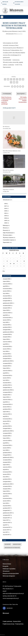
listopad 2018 (6, 481)
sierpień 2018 (6, 488)
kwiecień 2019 (7, 472)
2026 (5, 223)
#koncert (8, 544)
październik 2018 (7, 484)
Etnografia (5, 566)
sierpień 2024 (6, 337)
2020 (5, 211)
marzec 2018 (6, 501)
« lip (3, 271)
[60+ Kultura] (14, 117)
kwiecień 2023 (7, 375)
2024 (5, 218)
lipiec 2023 (6, 368)
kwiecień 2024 (7, 346)
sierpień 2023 (6, 365)
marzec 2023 (6, 378)
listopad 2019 (6, 455)
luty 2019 (5, 476)
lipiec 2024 (6, 339)
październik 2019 (7, 457)
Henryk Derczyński (8, 170)
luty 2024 (5, 351)
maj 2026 (5, 286)
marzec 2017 (6, 529)
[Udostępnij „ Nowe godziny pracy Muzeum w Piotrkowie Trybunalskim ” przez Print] (17, 82)
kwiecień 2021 (7, 419)
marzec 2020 (6, 447)
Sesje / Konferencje (8, 232)
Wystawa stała (7, 235)
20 (14, 263)
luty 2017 (5, 532)
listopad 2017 (6, 510)
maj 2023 (5, 373)
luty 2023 (5, 380)
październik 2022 (7, 390)
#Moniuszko (17, 544)
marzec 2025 (6, 320)
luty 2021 (5, 423)
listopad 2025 (6, 300)
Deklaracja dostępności (9, 576)
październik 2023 (7, 361)
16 (24, 261)
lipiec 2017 (6, 520)
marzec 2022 (6, 406)
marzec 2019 (6, 474)
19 (10, 263)
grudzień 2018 (6, 479)
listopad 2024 (6, 329)
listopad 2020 (6, 428)
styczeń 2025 (6, 324)
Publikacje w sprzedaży (9, 568)
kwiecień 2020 (7, 445)
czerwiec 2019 (7, 467)
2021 (5, 213)
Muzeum (14, 31)
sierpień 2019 (6, 462)
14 (17, 261)
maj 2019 (5, 469)
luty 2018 (5, 503)
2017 (5, 206)
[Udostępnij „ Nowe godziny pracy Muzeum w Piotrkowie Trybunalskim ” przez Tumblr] (14, 79)
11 (7, 261)
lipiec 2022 (6, 397)
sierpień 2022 (6, 394)
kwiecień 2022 (7, 404)
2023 (5, 215)
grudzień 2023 (7, 356)
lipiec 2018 (6, 491)
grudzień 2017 (6, 508)
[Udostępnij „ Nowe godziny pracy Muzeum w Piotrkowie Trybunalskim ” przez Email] (14, 82)
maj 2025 (5, 315)
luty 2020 (5, 450)
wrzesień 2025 (7, 305)
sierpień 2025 (6, 308)
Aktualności (10, 34)
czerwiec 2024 (7, 341)
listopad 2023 (6, 358)
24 (3, 266)
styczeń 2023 (6, 382)
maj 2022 (5, 402)
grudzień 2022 (7, 385)
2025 (5, 220)
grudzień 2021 (6, 409)
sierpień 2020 (6, 435)
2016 (5, 203)
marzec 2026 (6, 291)
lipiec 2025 (6, 310)
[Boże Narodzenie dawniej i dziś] (14, 139)
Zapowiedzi (6, 242)
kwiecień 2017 (7, 527)
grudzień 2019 (6, 452)
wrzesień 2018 (7, 486)
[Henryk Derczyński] (14, 161)
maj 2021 (5, 416)
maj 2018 (5, 496)
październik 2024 (7, 332)
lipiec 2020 (6, 438)
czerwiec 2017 (7, 522)
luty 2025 (5, 322)
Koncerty (5, 230)
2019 (5, 208)
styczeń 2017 (6, 534)
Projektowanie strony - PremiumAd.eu (13, 624)
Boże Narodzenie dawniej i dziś (12, 150)
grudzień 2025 (7, 298)
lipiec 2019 (6, 464)
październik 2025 (7, 303)
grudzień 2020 (7, 426)
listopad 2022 (6, 387)
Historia (5, 228)
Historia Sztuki (7, 564)
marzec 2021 (6, 421)
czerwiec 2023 (7, 370)
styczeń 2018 (6, 505)
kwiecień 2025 (7, 317)
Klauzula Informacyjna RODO (11, 573)
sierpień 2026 (6, 279)
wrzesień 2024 (7, 334)
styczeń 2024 (6, 353)
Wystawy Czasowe (8, 237)
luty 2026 (5, 293)
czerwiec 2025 (7, 312)
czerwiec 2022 (7, 399)
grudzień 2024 (7, 327)
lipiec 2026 (6, 281)
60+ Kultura (6, 126)
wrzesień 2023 (7, 363)
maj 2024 (5, 344)
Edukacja (5, 225)
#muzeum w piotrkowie (12, 547)
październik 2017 (7, 513)
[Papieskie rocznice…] (14, 180)
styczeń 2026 (6, 296)
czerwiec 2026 (7, 283)
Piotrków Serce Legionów (19, 3)
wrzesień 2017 (7, 515)
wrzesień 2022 (7, 392)
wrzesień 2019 (7, 460)
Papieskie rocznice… (8, 189)
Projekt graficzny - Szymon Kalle (12, 621)
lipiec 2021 (6, 411)
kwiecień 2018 (7, 498)
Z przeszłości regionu (8, 240)
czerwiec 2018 (7, 493)
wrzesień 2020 (7, 433)
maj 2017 (5, 525)
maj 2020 (5, 443)
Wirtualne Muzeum (5, 3)
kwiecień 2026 (7, 288)
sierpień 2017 (6, 517)
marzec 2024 (6, 349)
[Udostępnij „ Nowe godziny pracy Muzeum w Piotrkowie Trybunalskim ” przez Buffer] (23, 79)
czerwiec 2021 (7, 414)
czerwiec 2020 (7, 440)
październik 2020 (7, 431)
